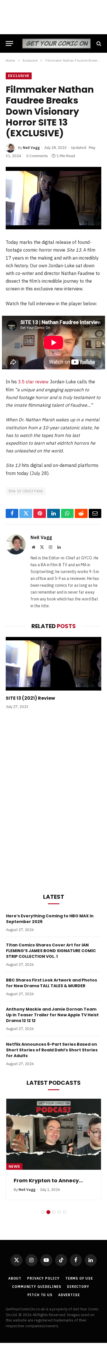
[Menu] (9, 43)
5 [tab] (64, 1212)
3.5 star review (33, 381)
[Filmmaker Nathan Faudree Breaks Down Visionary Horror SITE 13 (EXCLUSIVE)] (53, 198)
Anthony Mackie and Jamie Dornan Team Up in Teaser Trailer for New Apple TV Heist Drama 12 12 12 (52, 1014)
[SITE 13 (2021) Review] (53, 664)
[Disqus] (53, 800)
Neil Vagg (31, 147)
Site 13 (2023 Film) (26, 491)
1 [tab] (43, 1212)
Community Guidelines (36, 1286)
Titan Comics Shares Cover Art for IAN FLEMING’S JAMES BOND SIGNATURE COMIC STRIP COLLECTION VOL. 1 (51, 950)
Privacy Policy (43, 1278)
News (14, 1166)
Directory (78, 1286)
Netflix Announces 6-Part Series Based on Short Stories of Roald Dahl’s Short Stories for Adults (52, 1050)
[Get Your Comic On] (56, 43)
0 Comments (37, 155)
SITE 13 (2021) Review (30, 698)
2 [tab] (48, 1212)
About (14, 1278)
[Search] (98, 43)
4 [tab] (59, 1212)
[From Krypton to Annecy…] (53, 1134)
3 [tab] (53, 1212)
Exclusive (18, 75)
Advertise (69, 1295)
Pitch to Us (40, 1295)
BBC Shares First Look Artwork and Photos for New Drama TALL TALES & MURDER (51, 983)
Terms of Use (79, 1278)
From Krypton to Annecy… (48, 1180)
